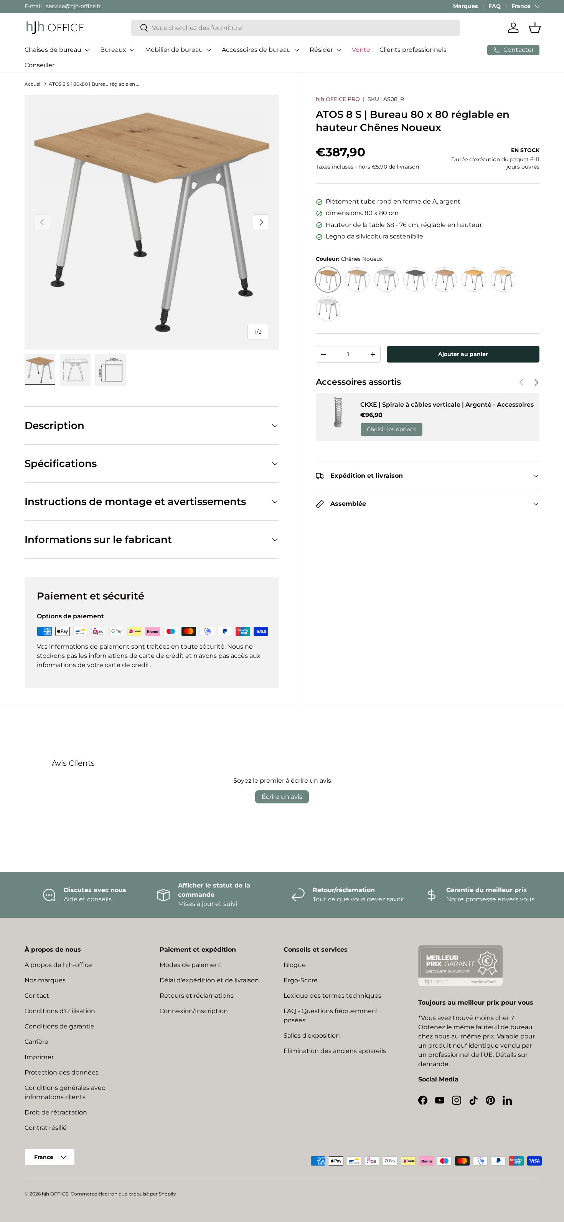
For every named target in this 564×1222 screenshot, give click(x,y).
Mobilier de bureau (174, 49)
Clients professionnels (413, 49)
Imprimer (39, 1057)
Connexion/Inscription (194, 1011)
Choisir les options (391, 429)
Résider (321, 49)
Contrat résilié (46, 1127)
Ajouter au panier (463, 354)
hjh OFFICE (55, 1194)
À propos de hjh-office (58, 965)
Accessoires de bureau (256, 49)
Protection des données (62, 1072)
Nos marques (45, 980)
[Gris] (386, 279)
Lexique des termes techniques (332, 995)
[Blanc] (328, 308)
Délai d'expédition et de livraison (209, 980)
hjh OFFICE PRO (338, 99)
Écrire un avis (282, 796)
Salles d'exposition (312, 1035)
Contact (37, 995)
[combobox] (295, 28)
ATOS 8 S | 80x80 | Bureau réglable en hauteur (95, 84)
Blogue (295, 965)
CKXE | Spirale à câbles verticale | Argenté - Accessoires (447, 404)
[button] (534, 27)
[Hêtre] (474, 279)
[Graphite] (415, 279)
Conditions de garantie (59, 1026)
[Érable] (503, 279)
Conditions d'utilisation (60, 1011)
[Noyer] (444, 279)
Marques (465, 6)
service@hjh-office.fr (73, 6)
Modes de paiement (191, 965)
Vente (361, 49)
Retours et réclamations (197, 995)
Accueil (33, 84)
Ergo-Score (301, 980)
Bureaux (113, 49)
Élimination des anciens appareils (335, 1051)
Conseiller (39, 65)
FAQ (494, 6)
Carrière (36, 1041)
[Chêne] (357, 279)
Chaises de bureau (53, 49)
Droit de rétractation (56, 1112)
